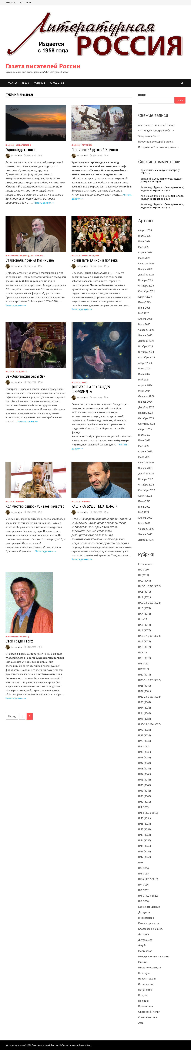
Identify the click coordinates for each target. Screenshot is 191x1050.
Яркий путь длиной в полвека (94, 260)
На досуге (21, 371)
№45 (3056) (144, 846)
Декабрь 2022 (146, 473)
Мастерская (145, 951)
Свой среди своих (19, 641)
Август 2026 (145, 230)
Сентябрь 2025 (146, 291)
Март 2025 (144, 324)
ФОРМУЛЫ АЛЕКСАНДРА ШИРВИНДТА (91, 389)
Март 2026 (144, 258)
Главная (12, 83)
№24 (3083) (144, 713)
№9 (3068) (144, 901)
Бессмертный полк (149, 906)
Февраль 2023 (146, 462)
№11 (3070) (144, 591)
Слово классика (147, 1017)
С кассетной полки (149, 1011)
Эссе (84, 382)
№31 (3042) (144, 757)
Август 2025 (145, 296)
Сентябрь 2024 (146, 357)
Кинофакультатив (148, 923)
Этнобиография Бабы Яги (26, 376)
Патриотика (145, 989)
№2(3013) (143, 669)
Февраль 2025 (146, 329)
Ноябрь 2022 (145, 479)
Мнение (20, 501)
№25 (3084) (144, 718)
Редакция (39, 83)
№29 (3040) (144, 741)
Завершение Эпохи (149, 136)
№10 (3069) (144, 580)
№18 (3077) (144, 647)
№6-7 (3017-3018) (148, 879)
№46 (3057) (144, 851)
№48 (140, 862)
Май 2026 (143, 247)
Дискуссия (144, 912)
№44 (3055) (144, 840)
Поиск (142, 95)
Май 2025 (143, 313)
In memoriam (12, 255)
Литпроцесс (37, 255)
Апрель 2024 (145, 385)
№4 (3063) (144, 807)
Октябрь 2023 (146, 418)
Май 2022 (143, 512)
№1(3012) (10, 145)
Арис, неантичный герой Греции (156, 125)
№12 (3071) (144, 597)
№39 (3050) (144, 801)
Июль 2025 (144, 302)
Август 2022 (145, 495)
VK (21, 2)
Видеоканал (57, 83)
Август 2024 (145, 363)
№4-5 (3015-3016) (148, 812)
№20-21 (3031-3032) (149, 680)
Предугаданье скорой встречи (156, 141)
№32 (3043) (144, 763)
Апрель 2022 (145, 517)
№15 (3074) (144, 625)
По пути (142, 995)
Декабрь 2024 (146, 341)
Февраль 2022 (146, 528)
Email (28, 2)
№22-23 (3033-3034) (149, 696)
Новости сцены (90, 255)
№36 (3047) (144, 785)
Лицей (142, 945)
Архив (25, 83)
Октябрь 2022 (146, 484)
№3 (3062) (144, 746)
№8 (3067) (144, 890)
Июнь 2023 (144, 440)
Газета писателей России (43, 66)
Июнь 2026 (144, 241)
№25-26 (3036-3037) (149, 724)
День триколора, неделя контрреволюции (161, 180)
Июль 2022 (144, 501)
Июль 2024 (144, 368)
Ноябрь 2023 (145, 412)
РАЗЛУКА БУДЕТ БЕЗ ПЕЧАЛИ (94, 506)
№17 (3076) (144, 641)
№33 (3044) (144, 768)
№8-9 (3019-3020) (148, 895)
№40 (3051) (144, 818)
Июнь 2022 (144, 506)
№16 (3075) (144, 630)
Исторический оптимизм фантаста (158, 147)
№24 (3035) (144, 707)
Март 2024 (144, 390)
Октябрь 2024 (146, 352)
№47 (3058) (144, 857)
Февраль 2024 (146, 396)
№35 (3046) (144, 779)
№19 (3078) (144, 658)
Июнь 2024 (144, 374)
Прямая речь (145, 1006)
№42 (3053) (144, 829)
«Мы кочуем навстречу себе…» (156, 130)
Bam (88, 1045)
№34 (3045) (144, 774)
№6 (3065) (144, 873)
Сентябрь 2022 (146, 490)
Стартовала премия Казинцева (30, 260)
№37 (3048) (144, 790)
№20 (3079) (144, 674)
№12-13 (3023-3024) (149, 602)
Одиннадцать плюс (21, 150)
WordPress (78, 1045)
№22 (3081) (144, 691)
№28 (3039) (144, 735)
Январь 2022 (145, 534)
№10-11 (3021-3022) (149, 586)
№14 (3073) (144, 613)
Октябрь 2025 (146, 285)
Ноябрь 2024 (145, 346)
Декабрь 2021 (146, 540)
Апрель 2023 (145, 451)
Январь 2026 (145, 269)
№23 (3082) (144, 702)
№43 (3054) (144, 835)
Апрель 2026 (145, 252)
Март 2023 (144, 457)
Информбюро (23, 145)
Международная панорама (153, 956)
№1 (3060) (144, 569)
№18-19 (142, 652)
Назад (12, 716)
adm (20, 155)
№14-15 (142, 619)
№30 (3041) (144, 752)
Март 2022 (144, 523)
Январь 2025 (145, 335)
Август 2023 (145, 429)
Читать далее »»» (44, 202)
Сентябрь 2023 (146, 423)
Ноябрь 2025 (145, 280)
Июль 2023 (144, 434)
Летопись (87, 145)
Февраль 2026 (146, 263)
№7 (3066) (144, 884)
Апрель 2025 (145, 318)
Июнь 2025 (144, 307)
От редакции (145, 984)
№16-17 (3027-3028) (149, 636)
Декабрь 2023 (146, 407)
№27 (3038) (144, 730)
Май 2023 (143, 446)
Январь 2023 (145, 468)
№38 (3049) (144, 796)
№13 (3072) (144, 608)
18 (108, 266)
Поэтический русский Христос (94, 150)
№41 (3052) (144, 823)
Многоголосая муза (149, 967)
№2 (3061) (144, 663)
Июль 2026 (144, 236)
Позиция (143, 1000)
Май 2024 (143, 379)
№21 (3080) (144, 685)
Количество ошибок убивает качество (35, 506)
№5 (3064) (144, 868)
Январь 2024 (145, 401)
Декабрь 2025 (146, 274)
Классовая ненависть (150, 928)
